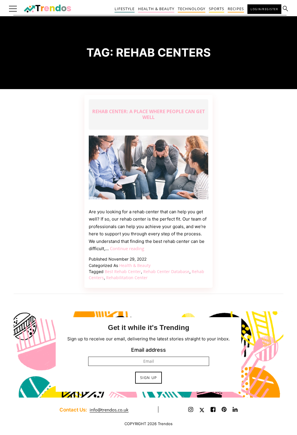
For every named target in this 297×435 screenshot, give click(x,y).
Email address (148, 350)
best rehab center (123, 271)
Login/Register (264, 9)
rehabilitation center (127, 277)
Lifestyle (125, 8)
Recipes (236, 8)
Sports (216, 8)
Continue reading (127, 248)
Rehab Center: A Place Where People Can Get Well (148, 114)
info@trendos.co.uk (109, 410)
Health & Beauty (156, 8)
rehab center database (166, 271)
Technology (191, 8)
